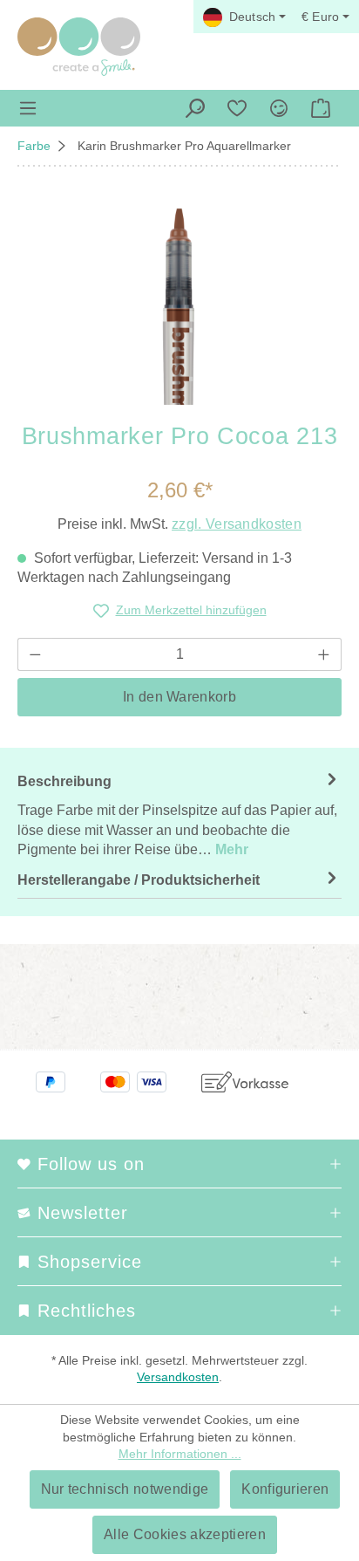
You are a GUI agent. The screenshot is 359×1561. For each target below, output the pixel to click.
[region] (179, 307)
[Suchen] (195, 108)
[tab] (179, 815)
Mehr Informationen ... (180, 1454)
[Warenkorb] (321, 108)
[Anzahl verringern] (34, 654)
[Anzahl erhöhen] (324, 654)
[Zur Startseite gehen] (78, 46)
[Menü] (28, 108)
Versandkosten (178, 1377)
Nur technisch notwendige (125, 1489)
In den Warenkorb (179, 696)
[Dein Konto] (279, 108)
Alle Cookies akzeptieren (185, 1534)
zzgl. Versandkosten (236, 524)
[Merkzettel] (237, 108)
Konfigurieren (285, 1489)
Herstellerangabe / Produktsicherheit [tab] (138, 880)
